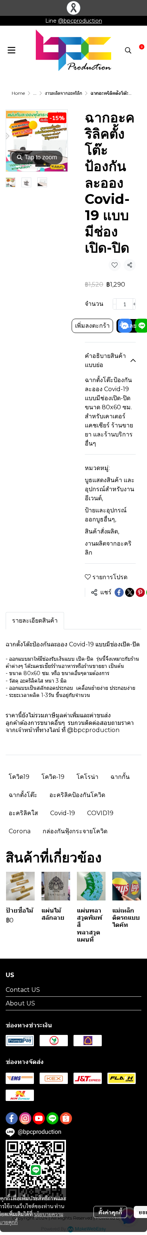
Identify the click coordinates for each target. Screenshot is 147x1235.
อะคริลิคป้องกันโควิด (77, 795)
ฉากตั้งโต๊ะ (23, 795)
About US (20, 1003)
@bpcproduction (80, 20)
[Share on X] (129, 592)
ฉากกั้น (120, 776)
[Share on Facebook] (119, 592)
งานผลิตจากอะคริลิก (63, 93)
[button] (128, 50)
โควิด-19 (52, 776)
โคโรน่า (87, 776)
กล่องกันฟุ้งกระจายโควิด (75, 831)
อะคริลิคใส (23, 813)
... (35, 93)
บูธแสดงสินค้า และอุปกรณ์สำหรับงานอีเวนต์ (110, 489)
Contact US (23, 989)
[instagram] (25, 1118)
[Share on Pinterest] (140, 592)
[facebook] (12, 1118)
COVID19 (100, 813)
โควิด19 (19, 776)
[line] (52, 1118)
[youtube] (39, 1118)
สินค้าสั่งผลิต (102, 531)
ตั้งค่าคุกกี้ (110, 1212)
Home (18, 93)
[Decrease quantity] (114, 304)
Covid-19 (62, 813)
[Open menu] (11, 50)
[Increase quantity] (134, 304)
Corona (20, 831)
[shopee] (66, 1118)
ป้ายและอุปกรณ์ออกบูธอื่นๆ (106, 515)
